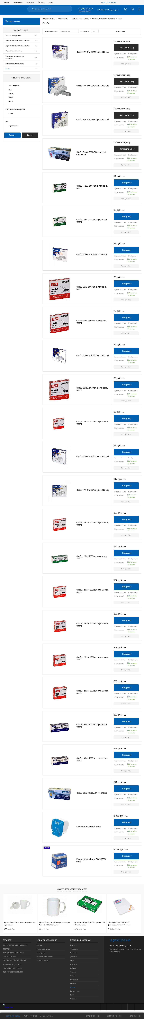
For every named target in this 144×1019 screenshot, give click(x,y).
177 (36, 51)
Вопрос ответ (74, 991)
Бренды (73, 983)
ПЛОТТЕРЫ (7, 949)
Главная (6, 2)
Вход (103, 2)
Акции (50, 2)
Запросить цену (126, 47)
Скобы (8, 69)
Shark (11, 101)
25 (36, 69)
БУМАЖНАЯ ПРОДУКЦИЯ (12, 964)
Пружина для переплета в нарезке (17, 40)
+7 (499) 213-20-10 (30, 1016)
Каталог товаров (12, 21)
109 (36, 57)
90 (36, 40)
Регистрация (111, 2)
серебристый (13, 126)
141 (36, 35)
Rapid (11, 97)
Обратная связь (13, 1016)
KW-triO (11, 94)
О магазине (18, 2)
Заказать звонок (84, 11)
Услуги (72, 976)
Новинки (39, 945)
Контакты (73, 964)
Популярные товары (43, 949)
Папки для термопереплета (15, 64)
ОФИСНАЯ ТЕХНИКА (10, 957)
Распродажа (40, 953)
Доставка (41, 2)
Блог (72, 995)
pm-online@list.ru (123, 945)
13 (36, 64)
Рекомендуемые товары (44, 957)
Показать (12, 135)
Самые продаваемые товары (72, 889)
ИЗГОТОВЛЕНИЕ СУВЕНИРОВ (13, 953)
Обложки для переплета (14, 51)
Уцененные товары (42, 960)
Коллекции (74, 979)
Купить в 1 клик (120, 53)
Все (10, 90)
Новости (73, 999)
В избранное (132, 53)
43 (36, 46)
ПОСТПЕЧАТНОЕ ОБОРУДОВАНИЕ (15, 945)
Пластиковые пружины (13, 35)
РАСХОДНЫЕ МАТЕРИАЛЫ (12, 968)
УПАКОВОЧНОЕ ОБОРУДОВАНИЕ (15, 960)
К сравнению (119, 57)
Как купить (30, 2)
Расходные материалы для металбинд (15, 57)
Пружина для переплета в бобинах (17, 46)
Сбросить (30, 135)
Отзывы (73, 972)
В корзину (127, 183)
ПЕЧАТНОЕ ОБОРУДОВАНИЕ (13, 972)
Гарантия (73, 968)
